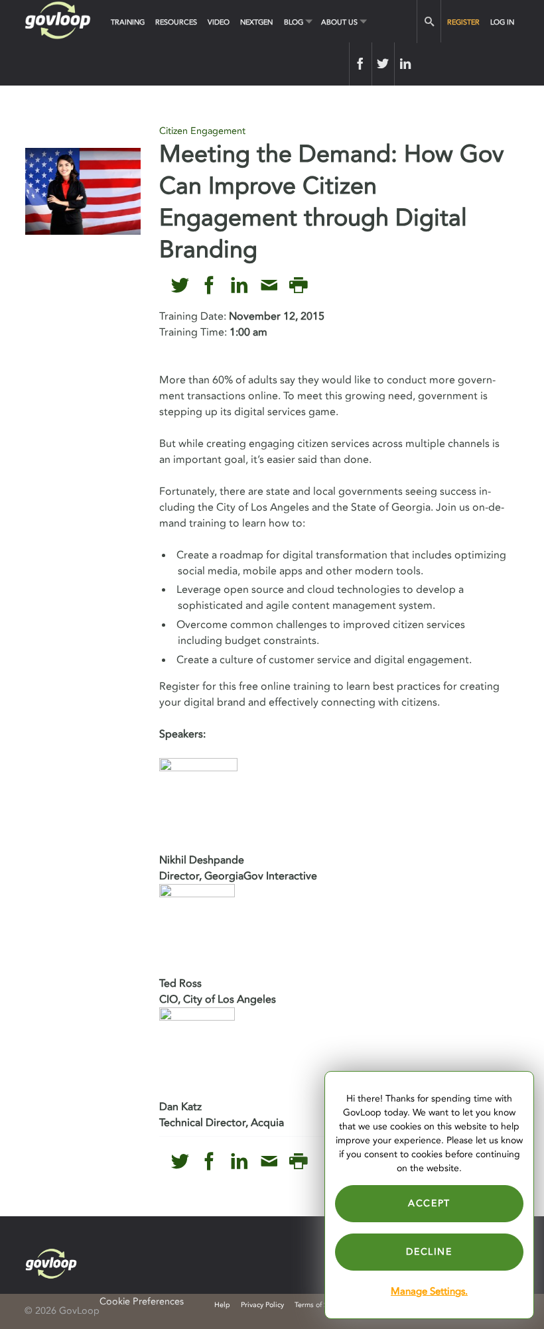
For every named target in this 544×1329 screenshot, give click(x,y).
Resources (176, 22)
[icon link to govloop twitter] (180, 285)
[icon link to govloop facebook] (209, 285)
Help (222, 1305)
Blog (293, 22)
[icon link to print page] (298, 285)
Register (463, 22)
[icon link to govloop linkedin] (239, 285)
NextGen (256, 22)
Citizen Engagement (202, 131)
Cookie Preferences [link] (142, 1301)
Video (219, 22)
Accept (429, 1203)
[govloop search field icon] (429, 21)
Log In (502, 22)
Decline (429, 1251)
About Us (339, 22)
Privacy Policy (262, 1305)
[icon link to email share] (269, 285)
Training (128, 22)
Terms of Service (321, 1305)
